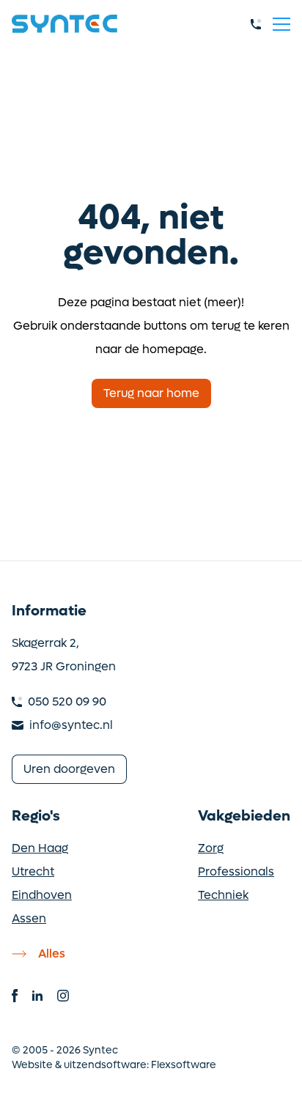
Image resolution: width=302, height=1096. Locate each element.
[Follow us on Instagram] (63, 995)
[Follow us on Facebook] (15, 995)
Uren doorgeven (69, 769)
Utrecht (33, 871)
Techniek (223, 895)
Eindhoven (42, 895)
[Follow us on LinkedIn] (37, 996)
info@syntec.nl (71, 725)
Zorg (211, 848)
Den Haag (40, 848)
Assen (29, 918)
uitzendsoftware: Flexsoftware (140, 1065)
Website (32, 1065)
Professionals (236, 871)
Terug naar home (151, 393)
